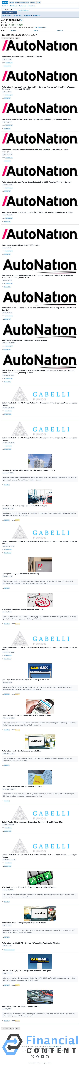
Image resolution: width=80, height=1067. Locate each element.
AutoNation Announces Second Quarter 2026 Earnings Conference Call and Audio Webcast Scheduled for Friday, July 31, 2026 (38, 88)
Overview (5, 6)
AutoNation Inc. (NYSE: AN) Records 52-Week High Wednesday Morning (31, 943)
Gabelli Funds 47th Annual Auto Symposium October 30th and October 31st (32, 822)
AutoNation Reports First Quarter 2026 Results (20, 245)
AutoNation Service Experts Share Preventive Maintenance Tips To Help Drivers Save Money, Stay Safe (39, 309)
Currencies (22, 6)
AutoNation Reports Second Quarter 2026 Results (22, 57)
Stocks (11, 3)
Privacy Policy (46, 1051)
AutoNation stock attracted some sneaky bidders (21, 751)
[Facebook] (37, 1056)
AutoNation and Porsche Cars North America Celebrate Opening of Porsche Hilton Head (37, 119)
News (36, 30)
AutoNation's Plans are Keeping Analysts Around (21, 1006)
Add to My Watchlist (40, 27)
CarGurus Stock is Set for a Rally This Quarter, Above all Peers (26, 715)
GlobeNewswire (7, 414)
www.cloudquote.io (55, 1046)
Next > (17, 38)
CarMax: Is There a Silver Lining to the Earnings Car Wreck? (25, 680)
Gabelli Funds (8, 410)
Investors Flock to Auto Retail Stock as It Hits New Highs (24, 506)
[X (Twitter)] (33, 1056)
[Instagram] (47, 1056)
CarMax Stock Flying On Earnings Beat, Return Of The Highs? (26, 971)
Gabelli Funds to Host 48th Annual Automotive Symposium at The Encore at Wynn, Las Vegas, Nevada (39, 542)
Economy (17, 520)
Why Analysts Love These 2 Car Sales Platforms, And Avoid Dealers (29, 887)
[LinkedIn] (42, 1056)
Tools (38, 3)
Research (60, 30)
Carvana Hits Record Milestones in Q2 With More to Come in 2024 (28, 470)
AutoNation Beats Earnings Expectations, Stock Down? (24, 923)
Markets (5, 3)
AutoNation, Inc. (9, 62)
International (31, 6)
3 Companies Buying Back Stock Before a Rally (20, 574)
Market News (13, 6)
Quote (13, 30)
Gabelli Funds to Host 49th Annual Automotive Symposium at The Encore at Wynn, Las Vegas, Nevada (39, 404)
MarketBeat (6, 484)
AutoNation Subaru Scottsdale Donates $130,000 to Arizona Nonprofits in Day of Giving (37, 212)
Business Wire (7, 66)
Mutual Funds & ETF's (22, 3)
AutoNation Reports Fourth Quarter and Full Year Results (24, 340)
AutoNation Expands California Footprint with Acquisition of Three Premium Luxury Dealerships (35, 151)
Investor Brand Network (9, 949)
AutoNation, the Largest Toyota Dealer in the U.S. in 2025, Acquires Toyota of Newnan (36, 182)
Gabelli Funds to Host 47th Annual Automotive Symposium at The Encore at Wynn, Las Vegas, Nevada (39, 856)
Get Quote (9, 12)
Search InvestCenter (23, 10)
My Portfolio (36, 15)
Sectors (32, 3)
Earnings (17, 985)
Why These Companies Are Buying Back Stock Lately (23, 609)
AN (21, 19)
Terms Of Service (58, 1051)
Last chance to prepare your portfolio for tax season (23, 786)
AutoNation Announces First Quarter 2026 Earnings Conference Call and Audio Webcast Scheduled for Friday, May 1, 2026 (37, 276)
